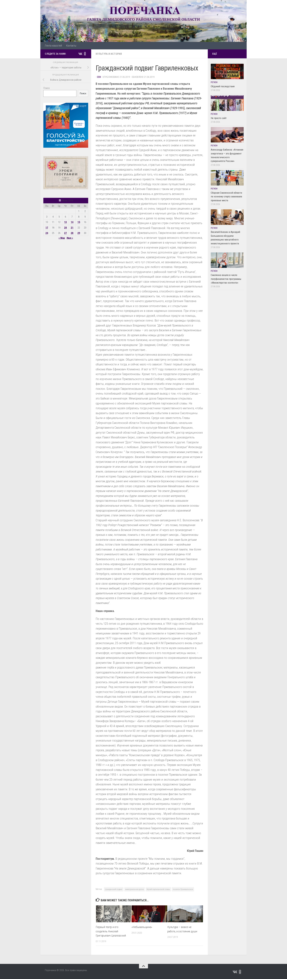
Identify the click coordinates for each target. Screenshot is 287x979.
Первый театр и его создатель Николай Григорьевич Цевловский (111, 931)
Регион (214, 82)
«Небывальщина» (142, 927)
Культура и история (109, 53)
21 (72, 227)
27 (65, 232)
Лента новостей (53, 45)
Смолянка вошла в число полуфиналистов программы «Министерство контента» (226, 279)
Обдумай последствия (223, 86)
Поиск (46, 87)
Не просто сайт (219, 118)
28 (72, 232)
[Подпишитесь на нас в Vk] (80, 54)
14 (72, 222)
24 (46, 232)
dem (99, 77)
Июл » (70, 237)
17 (46, 227)
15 (78, 222)
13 (65, 222)
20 (65, 227)
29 (78, 232)
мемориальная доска (134, 889)
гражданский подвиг (113, 889)
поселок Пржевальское (183, 889)
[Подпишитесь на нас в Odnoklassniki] (85, 54)
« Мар (62, 237)
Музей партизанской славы (158, 889)
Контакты (71, 45)
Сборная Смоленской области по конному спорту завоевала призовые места (226, 196)
